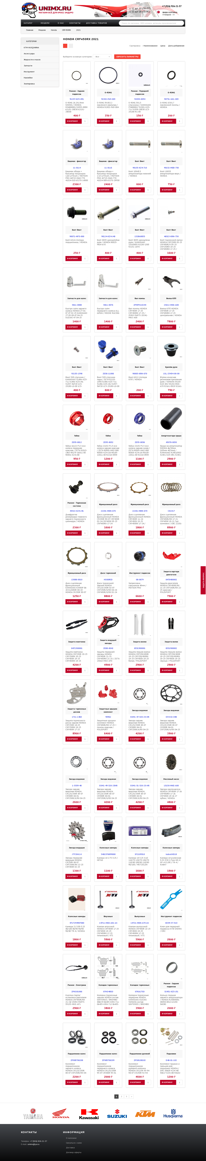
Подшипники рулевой (140, 1054)
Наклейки (28, 78)
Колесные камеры (108, 848)
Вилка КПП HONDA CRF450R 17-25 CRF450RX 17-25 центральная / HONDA (171, 312)
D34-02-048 (171, 717)
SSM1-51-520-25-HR (139, 785)
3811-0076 (108, 305)
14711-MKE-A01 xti (108, 923)
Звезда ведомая (140, 710)
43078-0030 (171, 442)
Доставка (70, 1147)
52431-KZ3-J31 (171, 991)
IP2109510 (140, 854)
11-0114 (77, 167)
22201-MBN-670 (139, 511)
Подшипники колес (77, 1054)
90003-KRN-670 (139, 373)
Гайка (76, 436)
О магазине (71, 1138)
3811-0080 (77, 305)
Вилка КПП (171, 298)
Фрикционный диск (108, 504)
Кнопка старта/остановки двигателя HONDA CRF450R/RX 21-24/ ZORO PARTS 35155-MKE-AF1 (75, 999)
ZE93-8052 (108, 442)
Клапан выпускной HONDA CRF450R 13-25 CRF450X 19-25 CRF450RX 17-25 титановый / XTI (139, 931)
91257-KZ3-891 (77, 99)
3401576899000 (108, 854)
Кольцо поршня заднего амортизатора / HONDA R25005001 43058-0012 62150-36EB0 (171, 999)
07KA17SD (140, 991)
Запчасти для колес (76, 298)
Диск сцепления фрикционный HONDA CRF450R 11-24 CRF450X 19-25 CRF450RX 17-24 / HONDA (139, 520)
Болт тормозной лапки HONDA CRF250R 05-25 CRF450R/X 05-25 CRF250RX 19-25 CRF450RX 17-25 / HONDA (171, 246)
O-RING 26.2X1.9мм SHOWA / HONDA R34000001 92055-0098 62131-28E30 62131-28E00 (76, 107)
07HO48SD (108, 991)
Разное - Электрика (77, 985)
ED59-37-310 (171, 923)
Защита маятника (76, 642)
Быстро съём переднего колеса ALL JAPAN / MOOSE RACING (108, 310)
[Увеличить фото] (77, 66)
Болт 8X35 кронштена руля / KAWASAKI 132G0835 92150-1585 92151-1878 (139, 243)
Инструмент (29, 71)
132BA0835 (140, 236)
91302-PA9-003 (108, 99)
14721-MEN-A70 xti (140, 923)
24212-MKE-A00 (171, 305)
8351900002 (171, 648)
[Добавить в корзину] (67, 75)
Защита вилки (139, 642)
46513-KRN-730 (171, 236)
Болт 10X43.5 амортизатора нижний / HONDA (140, 173)
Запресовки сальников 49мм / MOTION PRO (137, 585)
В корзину (72, 121)
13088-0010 (76, 579)
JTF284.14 (76, 854)
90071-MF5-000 (77, 236)
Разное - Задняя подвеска (76, 92)
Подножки (171, 1054)
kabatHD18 (171, 854)
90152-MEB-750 (171, 167)
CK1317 (171, 511)
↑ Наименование (150, 46)
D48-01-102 (171, 1060)
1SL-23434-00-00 (171, 373)
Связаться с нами (74, 1143)
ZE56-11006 (108, 373)
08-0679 (139, 579)
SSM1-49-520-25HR (108, 785)
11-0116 (108, 167)
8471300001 (76, 648)
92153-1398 (76, 373)
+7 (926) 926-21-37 (171, 6)
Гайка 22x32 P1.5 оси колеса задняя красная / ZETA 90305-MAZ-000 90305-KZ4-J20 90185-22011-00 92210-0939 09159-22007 (108, 451)
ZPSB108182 (140, 1060)
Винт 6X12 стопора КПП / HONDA (138, 378)
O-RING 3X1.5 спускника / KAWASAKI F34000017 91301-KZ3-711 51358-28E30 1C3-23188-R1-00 (140, 107)
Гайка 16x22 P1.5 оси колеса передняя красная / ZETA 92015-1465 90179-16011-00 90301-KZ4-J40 (76, 450)
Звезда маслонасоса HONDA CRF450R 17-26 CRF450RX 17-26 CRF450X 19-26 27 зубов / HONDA (171, 793)
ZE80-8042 (108, 648)
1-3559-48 (77, 785)
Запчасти (28, 65)
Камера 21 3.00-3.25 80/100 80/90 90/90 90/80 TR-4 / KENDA (75, 928)
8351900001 (139, 648)
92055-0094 (139, 99)
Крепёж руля (171, 367)
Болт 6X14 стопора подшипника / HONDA (76, 241)
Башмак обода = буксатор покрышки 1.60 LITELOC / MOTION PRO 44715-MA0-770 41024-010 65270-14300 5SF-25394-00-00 (76, 177)
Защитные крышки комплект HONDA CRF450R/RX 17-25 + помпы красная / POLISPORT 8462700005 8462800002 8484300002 (106, 728)
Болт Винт (139, 161)
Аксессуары (29, 53)
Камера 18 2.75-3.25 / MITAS (107, 859)
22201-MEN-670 (108, 511)
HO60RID (108, 579)
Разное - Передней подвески (140, 92)
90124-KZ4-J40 (108, 236)
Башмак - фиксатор (77, 161)
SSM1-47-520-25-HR (139, 717)
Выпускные (140, 916)
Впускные (108, 916)
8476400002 (171, 579)
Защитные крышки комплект (108, 710)
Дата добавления (176, 46)
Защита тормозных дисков (77, 710)
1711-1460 (77, 717)
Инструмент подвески (139, 573)
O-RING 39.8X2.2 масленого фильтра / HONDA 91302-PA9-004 (108, 104)
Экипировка (29, 84)
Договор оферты (73, 1152)
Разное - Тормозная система (77, 504)
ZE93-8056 (140, 442)
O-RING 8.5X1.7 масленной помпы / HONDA (170, 104)
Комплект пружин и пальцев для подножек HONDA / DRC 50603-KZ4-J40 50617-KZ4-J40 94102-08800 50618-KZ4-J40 (170, 1069)
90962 (108, 717)
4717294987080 (77, 923)
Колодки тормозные (108, 985)
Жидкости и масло (32, 59)
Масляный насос (171, 779)
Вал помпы (140, 298)
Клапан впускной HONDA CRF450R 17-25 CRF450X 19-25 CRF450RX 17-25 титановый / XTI (108, 931)
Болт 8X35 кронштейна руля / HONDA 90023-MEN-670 (108, 242)
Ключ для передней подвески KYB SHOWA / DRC (170, 928)
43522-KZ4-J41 (77, 511)
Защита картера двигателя (171, 573)
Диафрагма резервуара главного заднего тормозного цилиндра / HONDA (76, 518)
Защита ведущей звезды (108, 641)
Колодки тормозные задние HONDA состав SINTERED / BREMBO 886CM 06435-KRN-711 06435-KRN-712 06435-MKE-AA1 (108, 1001)
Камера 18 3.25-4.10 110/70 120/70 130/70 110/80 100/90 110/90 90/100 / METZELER (139, 861)
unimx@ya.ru (33, 1144)
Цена (162, 46)
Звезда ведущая (77, 848)
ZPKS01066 (76, 991)
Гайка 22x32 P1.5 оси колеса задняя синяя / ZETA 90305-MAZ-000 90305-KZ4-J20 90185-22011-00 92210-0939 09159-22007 (139, 451)
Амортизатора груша (171, 436)
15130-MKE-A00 (171, 785)
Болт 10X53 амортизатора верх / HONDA (170, 173)
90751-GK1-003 (171, 99)
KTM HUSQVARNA (31, 47)
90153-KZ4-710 (140, 167)
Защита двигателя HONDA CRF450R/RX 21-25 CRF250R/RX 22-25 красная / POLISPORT (170, 587)
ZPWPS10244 (140, 305)
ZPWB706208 (77, 1060)
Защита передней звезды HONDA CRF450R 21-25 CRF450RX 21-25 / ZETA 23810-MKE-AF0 (108, 656)
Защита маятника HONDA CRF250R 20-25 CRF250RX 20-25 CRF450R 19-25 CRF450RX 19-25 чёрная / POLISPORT (76, 657)
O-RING (108, 92)
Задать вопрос (203, 580)
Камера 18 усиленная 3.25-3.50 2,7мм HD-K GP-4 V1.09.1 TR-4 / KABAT (170, 861)
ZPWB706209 (108, 1060)
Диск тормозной (108, 573)
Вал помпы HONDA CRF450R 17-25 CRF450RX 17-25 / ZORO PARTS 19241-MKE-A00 (138, 313)
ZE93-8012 (77, 442)
